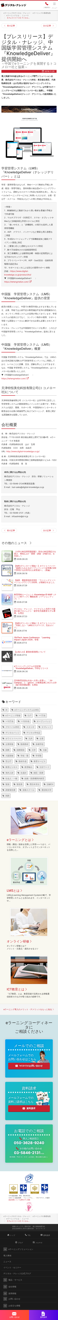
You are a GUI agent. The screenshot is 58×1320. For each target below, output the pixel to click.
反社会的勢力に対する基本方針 (23, 1229)
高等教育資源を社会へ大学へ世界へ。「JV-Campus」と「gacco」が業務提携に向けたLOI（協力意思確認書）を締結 (35, 682)
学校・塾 (24, 755)
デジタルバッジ (12, 732)
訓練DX (50, 784)
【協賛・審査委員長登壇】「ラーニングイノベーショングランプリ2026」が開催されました (34, 581)
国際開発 (20, 750)
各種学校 (40, 744)
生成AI (23, 773)
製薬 (7, 784)
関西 (7, 796)
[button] (5, 1249)
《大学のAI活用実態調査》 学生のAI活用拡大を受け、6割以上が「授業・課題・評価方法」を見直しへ (35, 553)
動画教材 (24, 744)
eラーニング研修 (12, 715)
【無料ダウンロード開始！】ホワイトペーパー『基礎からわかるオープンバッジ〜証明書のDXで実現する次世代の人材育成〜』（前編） (35, 568)
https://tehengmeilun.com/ (16, 282)
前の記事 (11, 25)
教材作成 (22, 761)
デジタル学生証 (33, 732)
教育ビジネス (11, 767)
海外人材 (9, 773)
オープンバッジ (44, 721)
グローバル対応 (12, 727)
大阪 (45, 750)
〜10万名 (9, 721)
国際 (7, 750)
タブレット (46, 727)
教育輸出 (28, 767)
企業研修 (9, 744)
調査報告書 (10, 790)
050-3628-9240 (29, 1143)
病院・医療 (38, 773)
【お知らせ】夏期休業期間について (30, 652)
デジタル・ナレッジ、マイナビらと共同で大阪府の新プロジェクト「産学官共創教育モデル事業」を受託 (34, 611)
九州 (30, 738)
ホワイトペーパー (13, 738)
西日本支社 (35, 784)
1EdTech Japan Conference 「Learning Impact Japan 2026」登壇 (32, 638)
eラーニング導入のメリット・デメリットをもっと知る (28, 1009)
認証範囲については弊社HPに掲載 (19, 1200)
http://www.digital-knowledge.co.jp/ (23, 451)
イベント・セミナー (12, 1267)
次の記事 (47, 25)
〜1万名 (42, 715)
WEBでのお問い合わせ (31, 1066)
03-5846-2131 (29, 1153)
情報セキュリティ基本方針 (21, 1226)
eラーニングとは (19, 839)
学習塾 (39, 755)
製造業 (20, 784)
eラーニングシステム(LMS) (26, 710)
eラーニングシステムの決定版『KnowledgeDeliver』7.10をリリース (31, 667)
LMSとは (13, 890)
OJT (30, 715)
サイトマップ (40, 1229)
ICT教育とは (15, 989)
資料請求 (30, 1108)
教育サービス (39, 761)
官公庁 (8, 761)
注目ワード (44, 767)
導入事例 (7, 1255)
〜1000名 (25, 721)
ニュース (7, 1261)
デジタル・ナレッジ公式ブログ (17, 1273)
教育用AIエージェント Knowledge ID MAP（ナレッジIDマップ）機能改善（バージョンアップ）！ (35, 596)
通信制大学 (46, 790)
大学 (34, 750)
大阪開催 (9, 755)
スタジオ (30, 727)
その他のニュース (14, 543)
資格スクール (28, 790)
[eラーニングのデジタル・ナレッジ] (13, 4)
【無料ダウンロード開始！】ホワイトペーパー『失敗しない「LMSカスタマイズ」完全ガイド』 (34, 625)
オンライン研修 (18, 941)
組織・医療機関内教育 (34, 778)
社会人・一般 (11, 778)
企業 (42, 738)
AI (6, 710)
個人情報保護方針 (39, 1226)
